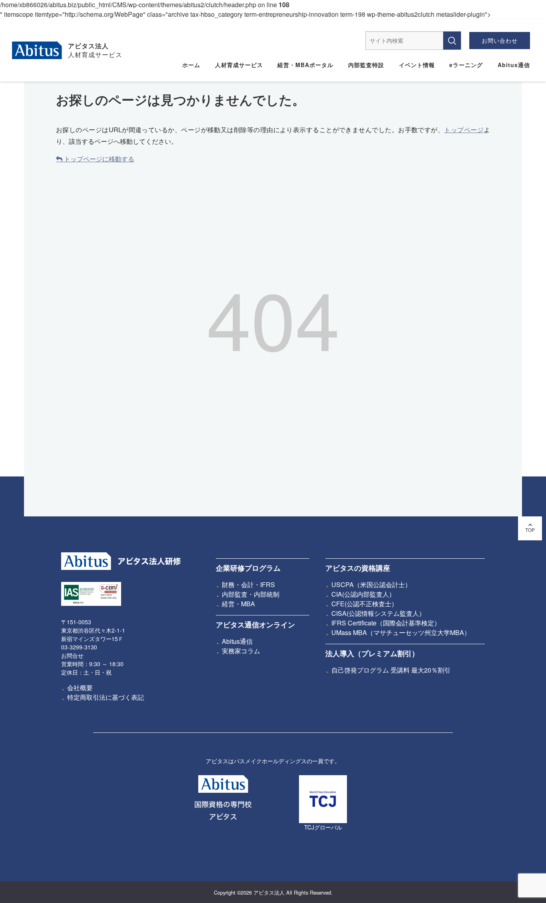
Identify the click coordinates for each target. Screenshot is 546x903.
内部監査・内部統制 (250, 594)
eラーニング (466, 65)
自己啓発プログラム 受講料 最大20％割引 (390, 670)
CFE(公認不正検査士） (364, 603)
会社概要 (80, 687)
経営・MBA (238, 603)
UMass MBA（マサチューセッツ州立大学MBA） (400, 632)
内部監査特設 (366, 65)
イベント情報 (417, 65)
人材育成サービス (239, 65)
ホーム (191, 65)
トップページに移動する (98, 158)
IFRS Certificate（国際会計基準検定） (385, 622)
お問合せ (72, 655)
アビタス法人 (88, 45)
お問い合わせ (500, 40)
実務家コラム (241, 650)
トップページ (464, 129)
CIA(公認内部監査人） (363, 594)
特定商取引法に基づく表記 (105, 697)
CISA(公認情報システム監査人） (378, 613)
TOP (530, 529)
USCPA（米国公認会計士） (371, 584)
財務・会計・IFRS (248, 584)
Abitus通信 (514, 65)
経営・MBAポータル (305, 65)
